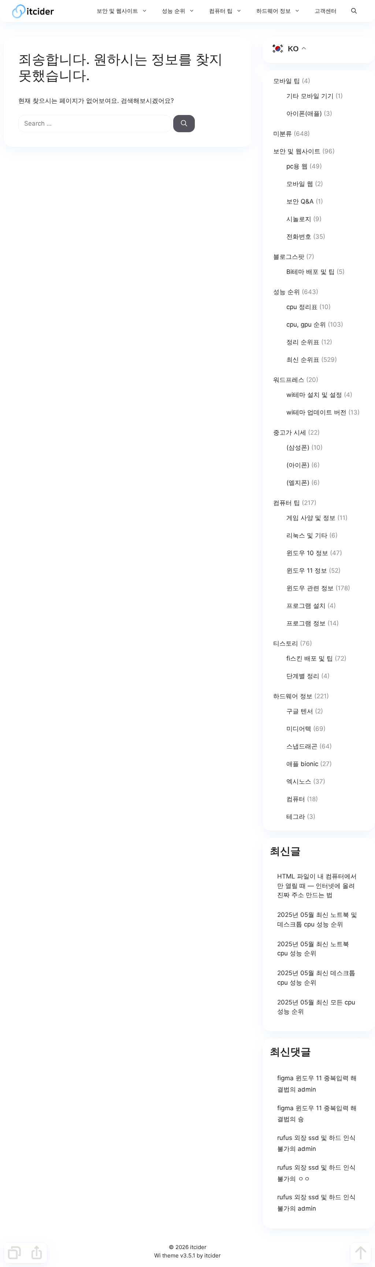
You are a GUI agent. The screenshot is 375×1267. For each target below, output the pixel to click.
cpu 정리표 (302, 307)
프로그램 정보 (306, 623)
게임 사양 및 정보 (310, 517)
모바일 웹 (299, 183)
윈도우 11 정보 (306, 570)
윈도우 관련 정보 (310, 588)
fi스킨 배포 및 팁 (309, 658)
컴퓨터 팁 (221, 10)
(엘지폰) (297, 482)
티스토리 (285, 643)
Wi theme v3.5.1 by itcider (187, 1255)
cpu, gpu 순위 (306, 324)
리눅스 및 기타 (306, 535)
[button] (354, 11)
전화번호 (298, 236)
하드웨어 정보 (273, 10)
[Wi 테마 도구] (14, 1252)
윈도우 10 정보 (307, 553)
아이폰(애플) (304, 113)
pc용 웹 (297, 166)
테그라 (295, 816)
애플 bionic (302, 764)
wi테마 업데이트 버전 (316, 412)
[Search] (184, 124)
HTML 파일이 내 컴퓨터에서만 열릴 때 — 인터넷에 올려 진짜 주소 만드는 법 (317, 886)
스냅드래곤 (302, 746)
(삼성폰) (297, 447)
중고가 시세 (289, 432)
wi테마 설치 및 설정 (314, 394)
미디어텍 (298, 728)
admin (307, 1089)
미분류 (282, 133)
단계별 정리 (302, 676)
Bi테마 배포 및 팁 (310, 271)
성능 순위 (173, 10)
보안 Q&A (300, 201)
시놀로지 (298, 219)
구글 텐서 (299, 711)
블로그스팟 (288, 256)
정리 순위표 (302, 342)
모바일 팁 (286, 81)
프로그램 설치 (306, 605)
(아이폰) (297, 465)
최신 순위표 (302, 359)
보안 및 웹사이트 (117, 10)
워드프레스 (288, 379)
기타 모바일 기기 (310, 96)
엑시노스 (298, 781)
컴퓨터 (295, 799)
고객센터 (326, 10)
